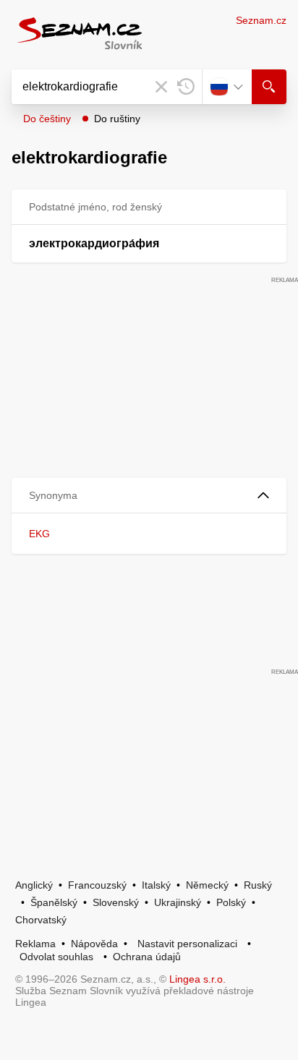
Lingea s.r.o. (197, 979)
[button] (149, 495)
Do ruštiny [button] (117, 118)
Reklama (35, 943)
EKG (39, 533)
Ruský (258, 885)
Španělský (53, 902)
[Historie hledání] (186, 86)
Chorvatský (41, 920)
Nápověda (94, 943)
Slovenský (116, 902)
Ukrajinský (177, 902)
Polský (231, 902)
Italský (156, 885)
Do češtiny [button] (47, 118)
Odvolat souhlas (56, 956)
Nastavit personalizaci (187, 943)
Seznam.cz (261, 20)
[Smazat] (161, 86)
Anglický (34, 885)
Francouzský (97, 885)
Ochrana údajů (147, 956)
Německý (207, 885)
